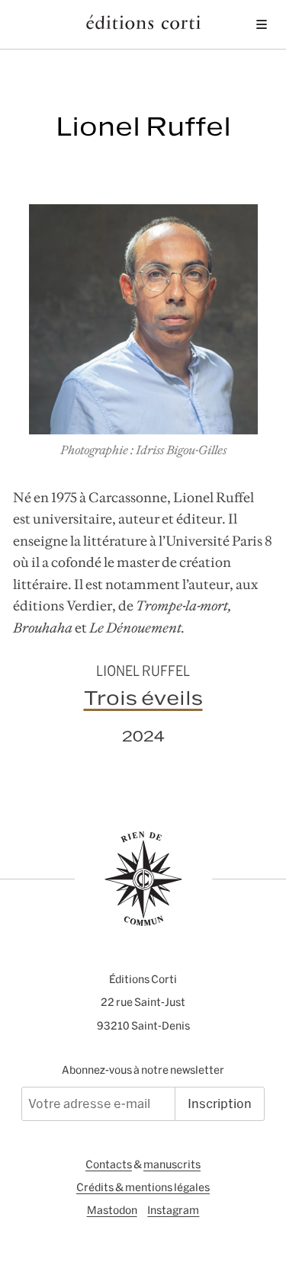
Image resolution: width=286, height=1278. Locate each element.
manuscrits (172, 1164)
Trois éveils (143, 698)
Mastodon (112, 1210)
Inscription (220, 1103)
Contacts (108, 1164)
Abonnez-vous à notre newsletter (143, 1070)
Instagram (173, 1210)
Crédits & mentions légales (143, 1187)
